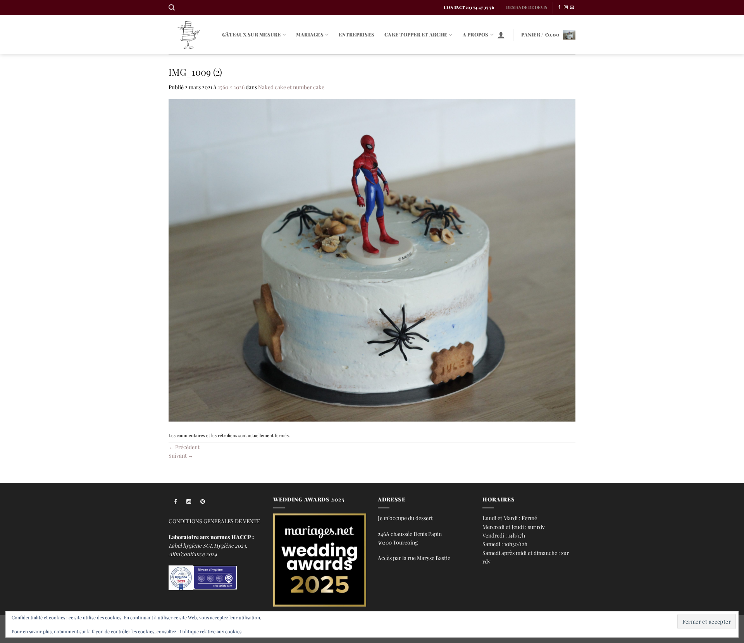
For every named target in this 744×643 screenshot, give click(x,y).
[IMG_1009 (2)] (372, 259)
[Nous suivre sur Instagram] (566, 7)
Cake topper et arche (415, 34)
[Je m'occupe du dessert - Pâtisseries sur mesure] (189, 34)
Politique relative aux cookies (210, 631)
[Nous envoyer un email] (572, 7)
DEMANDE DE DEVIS (526, 7)
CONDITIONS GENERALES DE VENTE (214, 520)
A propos (476, 34)
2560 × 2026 (231, 86)
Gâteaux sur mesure (251, 34)
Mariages (310, 34)
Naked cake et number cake (291, 86)
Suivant (181, 455)
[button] (172, 7)
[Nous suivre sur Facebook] (559, 7)
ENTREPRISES (356, 34)
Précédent (184, 446)
